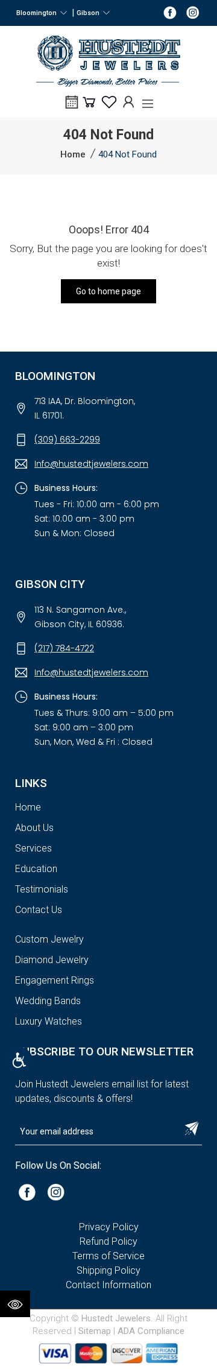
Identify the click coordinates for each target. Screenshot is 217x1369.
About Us (34, 827)
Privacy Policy (109, 1227)
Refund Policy (108, 1241)
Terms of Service (108, 1256)
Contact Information (108, 1285)
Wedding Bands (48, 1001)
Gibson (90, 13)
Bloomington (38, 13)
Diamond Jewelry (52, 960)
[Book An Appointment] (72, 106)
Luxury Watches (48, 1021)
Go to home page (108, 291)
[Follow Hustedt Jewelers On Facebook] (170, 12)
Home (73, 154)
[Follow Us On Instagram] (56, 1191)
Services (33, 848)
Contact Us (38, 909)
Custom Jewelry (49, 939)
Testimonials (41, 889)
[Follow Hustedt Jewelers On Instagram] (193, 12)
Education (36, 868)
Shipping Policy (108, 1270)
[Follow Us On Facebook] (27, 1191)
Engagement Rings (54, 980)
